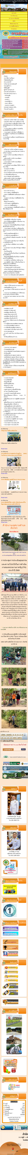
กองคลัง (7, 97)
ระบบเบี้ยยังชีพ (8, 379)
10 (2, 739)
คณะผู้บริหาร (7, 86)
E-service (14, 29)
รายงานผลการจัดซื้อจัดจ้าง (11, 203)
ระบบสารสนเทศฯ (9, 377)
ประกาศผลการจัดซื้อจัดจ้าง (11, 192)
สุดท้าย (20, 739)
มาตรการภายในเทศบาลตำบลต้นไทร (14, 274)
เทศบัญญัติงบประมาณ (10, 287)
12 (8, 739)
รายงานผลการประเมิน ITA (11, 424)
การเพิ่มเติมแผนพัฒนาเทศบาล (12, 327)
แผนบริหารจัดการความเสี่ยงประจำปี (14, 121)
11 (5, 739)
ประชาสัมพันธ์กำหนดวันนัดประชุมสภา (14, 351)
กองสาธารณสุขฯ (9, 105)
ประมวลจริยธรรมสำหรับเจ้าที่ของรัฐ (14, 172)
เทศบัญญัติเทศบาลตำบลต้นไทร (12, 406)
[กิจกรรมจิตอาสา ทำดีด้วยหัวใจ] (14, 517)
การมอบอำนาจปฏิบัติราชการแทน (13, 419)
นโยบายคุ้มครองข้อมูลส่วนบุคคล (13, 408)
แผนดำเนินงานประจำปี (10, 314)
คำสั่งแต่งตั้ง (7, 353)
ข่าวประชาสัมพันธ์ (14, 18)
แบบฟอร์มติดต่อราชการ (10, 420)
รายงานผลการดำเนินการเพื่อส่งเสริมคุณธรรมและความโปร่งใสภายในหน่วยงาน (13, 230)
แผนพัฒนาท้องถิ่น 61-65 (10, 316)
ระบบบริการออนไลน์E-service (12, 393)
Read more (4, 450)
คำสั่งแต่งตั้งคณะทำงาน (10, 336)
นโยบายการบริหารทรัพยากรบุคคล (13, 149)
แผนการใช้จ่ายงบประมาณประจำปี (13, 285)
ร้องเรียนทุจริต (8, 251)
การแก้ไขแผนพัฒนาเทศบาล (11, 325)
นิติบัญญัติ (6, 87)
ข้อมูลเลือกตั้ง (8, 381)
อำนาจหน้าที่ (7, 82)
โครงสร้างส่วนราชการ (10, 93)
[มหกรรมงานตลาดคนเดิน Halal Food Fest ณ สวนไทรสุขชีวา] (14, 494)
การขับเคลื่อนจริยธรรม (10, 174)
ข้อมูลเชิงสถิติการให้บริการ (11, 404)
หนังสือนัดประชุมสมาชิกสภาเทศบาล (14, 357)
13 (11, 739)
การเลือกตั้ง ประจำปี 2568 (11, 417)
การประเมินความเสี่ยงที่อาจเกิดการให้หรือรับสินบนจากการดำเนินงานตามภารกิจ (14, 125)
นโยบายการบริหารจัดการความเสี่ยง (14, 119)
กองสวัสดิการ (8, 101)
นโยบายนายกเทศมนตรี (10, 84)
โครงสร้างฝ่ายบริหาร (10, 91)
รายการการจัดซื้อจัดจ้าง (10, 205)
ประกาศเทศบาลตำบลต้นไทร (12, 176)
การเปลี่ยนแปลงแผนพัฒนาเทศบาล (13, 323)
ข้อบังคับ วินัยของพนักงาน (11, 265)
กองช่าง (7, 99)
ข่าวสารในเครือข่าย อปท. (11, 391)
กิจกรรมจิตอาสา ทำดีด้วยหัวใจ (9, 506)
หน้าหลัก (14, 13)
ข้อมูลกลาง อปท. (8, 385)
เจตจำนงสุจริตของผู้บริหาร (11, 233)
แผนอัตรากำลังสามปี (9, 310)
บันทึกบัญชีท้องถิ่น (9, 383)
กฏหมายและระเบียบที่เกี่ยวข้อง (12, 389)
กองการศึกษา (8, 103)
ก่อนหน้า (9, 736)
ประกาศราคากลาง (9, 190)
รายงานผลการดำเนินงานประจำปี (13, 329)
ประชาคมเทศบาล (9, 331)
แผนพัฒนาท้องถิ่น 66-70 (10, 318)
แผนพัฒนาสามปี (8, 308)
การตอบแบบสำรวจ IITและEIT (12, 267)
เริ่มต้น (3, 736)
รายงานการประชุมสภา (10, 347)
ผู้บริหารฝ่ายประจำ (9, 89)
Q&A (14, 21)
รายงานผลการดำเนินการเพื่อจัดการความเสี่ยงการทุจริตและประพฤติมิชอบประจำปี (13, 133)
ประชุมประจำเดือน (9, 168)
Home (5, 76)
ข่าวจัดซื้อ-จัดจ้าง (14, 26)
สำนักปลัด (7, 95)
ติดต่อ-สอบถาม (14, 23)
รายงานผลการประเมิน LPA (11, 422)
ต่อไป (14, 739)
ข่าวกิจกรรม (14, 15)
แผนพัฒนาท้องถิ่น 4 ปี (10, 312)
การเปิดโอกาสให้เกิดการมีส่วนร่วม (13, 260)
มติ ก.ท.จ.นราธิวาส (9, 170)
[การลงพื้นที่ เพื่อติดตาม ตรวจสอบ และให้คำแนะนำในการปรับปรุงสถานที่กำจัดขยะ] (14, 443)
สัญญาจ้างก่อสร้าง (9, 201)
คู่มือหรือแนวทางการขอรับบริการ (13, 402)
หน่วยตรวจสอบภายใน (10, 107)
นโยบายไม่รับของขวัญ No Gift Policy (14, 269)
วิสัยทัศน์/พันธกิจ (8, 80)
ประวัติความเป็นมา (9, 78)
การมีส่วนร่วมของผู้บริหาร (11, 235)
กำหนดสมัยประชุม (9, 349)
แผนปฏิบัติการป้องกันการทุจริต (12, 219)
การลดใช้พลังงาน (9, 387)
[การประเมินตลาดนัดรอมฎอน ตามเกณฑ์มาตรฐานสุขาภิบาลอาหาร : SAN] (14, 468)
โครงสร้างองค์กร (9, 109)
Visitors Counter (14, 1123)
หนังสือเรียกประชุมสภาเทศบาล (12, 355)
